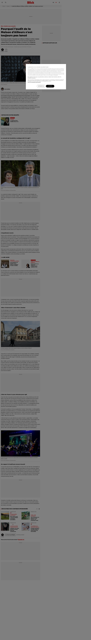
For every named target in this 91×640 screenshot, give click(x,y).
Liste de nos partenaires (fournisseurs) (34, 82)
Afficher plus (41, 86)
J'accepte (50, 86)
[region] (46, 76)
